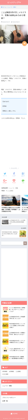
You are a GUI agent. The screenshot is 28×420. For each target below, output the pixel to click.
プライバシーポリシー (9, 397)
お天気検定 (11, 371)
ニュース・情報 (13, 188)
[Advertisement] (14, 61)
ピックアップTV (14, 2)
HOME (15, 414)
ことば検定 (10, 190)
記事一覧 (5, 401)
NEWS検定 (4, 371)
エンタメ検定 (5, 374)
